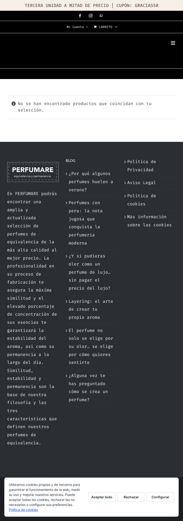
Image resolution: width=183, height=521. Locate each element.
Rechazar (131, 497)
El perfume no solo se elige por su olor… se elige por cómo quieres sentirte (91, 347)
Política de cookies (141, 200)
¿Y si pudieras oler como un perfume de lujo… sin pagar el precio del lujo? (90, 272)
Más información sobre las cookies (149, 221)
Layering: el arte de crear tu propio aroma (91, 309)
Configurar (160, 497)
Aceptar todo (101, 497)
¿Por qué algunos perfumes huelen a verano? (91, 181)
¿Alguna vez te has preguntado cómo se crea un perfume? (88, 388)
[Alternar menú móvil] (173, 42)
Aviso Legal (141, 183)
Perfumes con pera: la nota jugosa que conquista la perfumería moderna (86, 223)
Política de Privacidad (141, 166)
